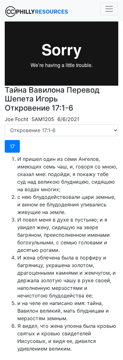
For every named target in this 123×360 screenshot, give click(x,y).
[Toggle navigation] (109, 9)
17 (12, 146)
